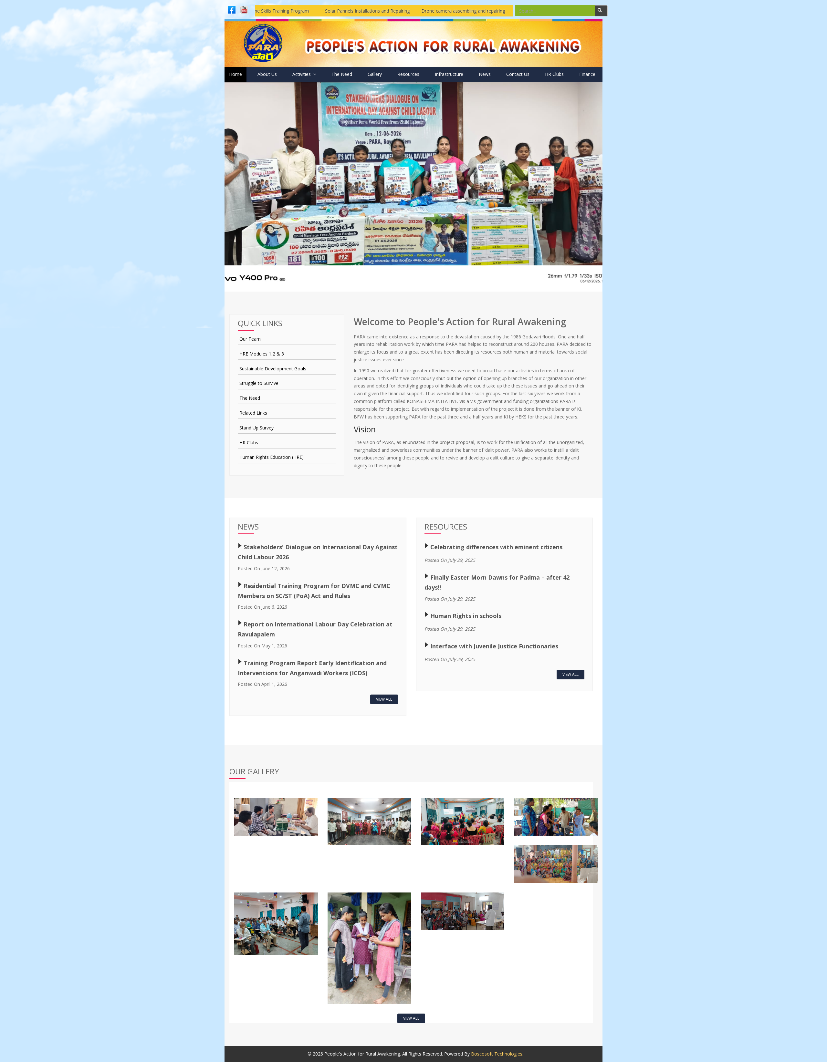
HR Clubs (554, 74)
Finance (587, 74)
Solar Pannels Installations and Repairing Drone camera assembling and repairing (313, 11)
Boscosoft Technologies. (497, 1054)
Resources (408, 74)
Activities (302, 74)
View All (384, 699)
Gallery (375, 74)
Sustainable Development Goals (272, 369)
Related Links (253, 413)
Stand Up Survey (256, 428)
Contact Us (517, 74)
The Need (341, 74)
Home (235, 74)
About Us (267, 74)
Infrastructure (449, 74)
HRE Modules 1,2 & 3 (261, 354)
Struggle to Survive (258, 383)
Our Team (250, 339)
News (485, 74)
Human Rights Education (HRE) (271, 457)
